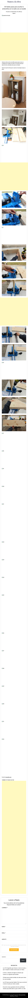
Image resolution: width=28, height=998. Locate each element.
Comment (5, 907)
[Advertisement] (14, 46)
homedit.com (8, 777)
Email (4, 933)
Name (4, 926)
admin (14, 13)
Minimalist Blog (22, 994)
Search (4, 957)
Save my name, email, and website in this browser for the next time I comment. (14, 946)
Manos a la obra (14, 1)
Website (4, 939)
